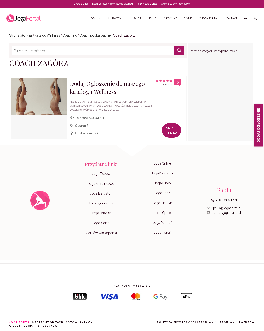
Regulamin (208, 322)
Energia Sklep (81, 3)
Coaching (69, 35)
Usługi (152, 18)
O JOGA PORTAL (208, 18)
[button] (255, 18)
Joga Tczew (101, 173)
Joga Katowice (163, 173)
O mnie (188, 18)
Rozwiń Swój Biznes (147, 3)
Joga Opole (162, 212)
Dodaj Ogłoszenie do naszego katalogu (112, 3)
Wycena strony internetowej (175, 3)
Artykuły (170, 18)
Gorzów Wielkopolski (101, 233)
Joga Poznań (162, 222)
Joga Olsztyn (162, 203)
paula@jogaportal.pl (227, 208)
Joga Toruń (162, 232)
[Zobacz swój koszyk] (245, 18)
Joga (92, 18)
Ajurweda (114, 18)
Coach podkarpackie (95, 35)
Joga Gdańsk (101, 213)
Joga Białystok (101, 193)
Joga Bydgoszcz (101, 203)
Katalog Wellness (47, 35)
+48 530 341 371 (226, 200)
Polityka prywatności (176, 322)
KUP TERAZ (171, 130)
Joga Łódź (162, 193)
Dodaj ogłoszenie (258, 125)
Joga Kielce (101, 223)
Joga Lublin (162, 183)
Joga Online (162, 163)
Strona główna (20, 35)
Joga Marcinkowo (101, 183)
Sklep (137, 18)
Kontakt (231, 18)
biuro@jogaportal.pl (227, 212)
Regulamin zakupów (237, 322)
